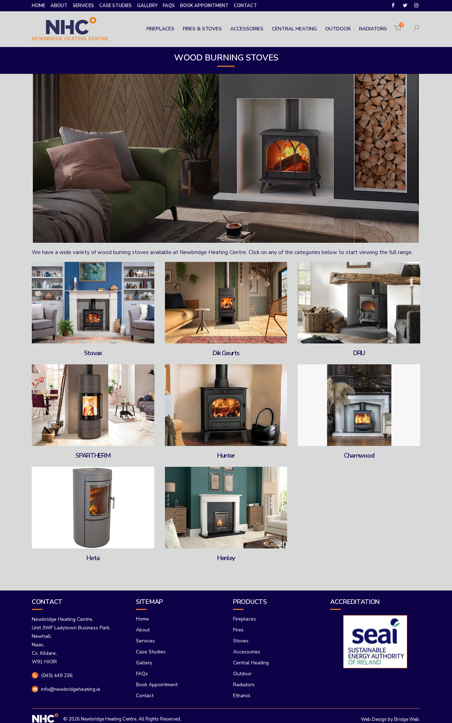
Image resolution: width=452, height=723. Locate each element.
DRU (359, 353)
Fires (238, 630)
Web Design (374, 719)
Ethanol (241, 695)
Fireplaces (244, 619)
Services (83, 5)
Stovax (93, 353)
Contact (245, 5)
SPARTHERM (93, 455)
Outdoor (242, 673)
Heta (93, 558)
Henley (226, 558)
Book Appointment (204, 5)
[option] (353, 641)
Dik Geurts (226, 353)
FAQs (169, 5)
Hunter (226, 455)
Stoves (241, 640)
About (58, 5)
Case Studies (115, 5)
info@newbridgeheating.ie (70, 689)
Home (38, 5)
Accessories (246, 651)
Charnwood (359, 455)
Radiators (244, 684)
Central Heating (251, 662)
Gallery (147, 5)
